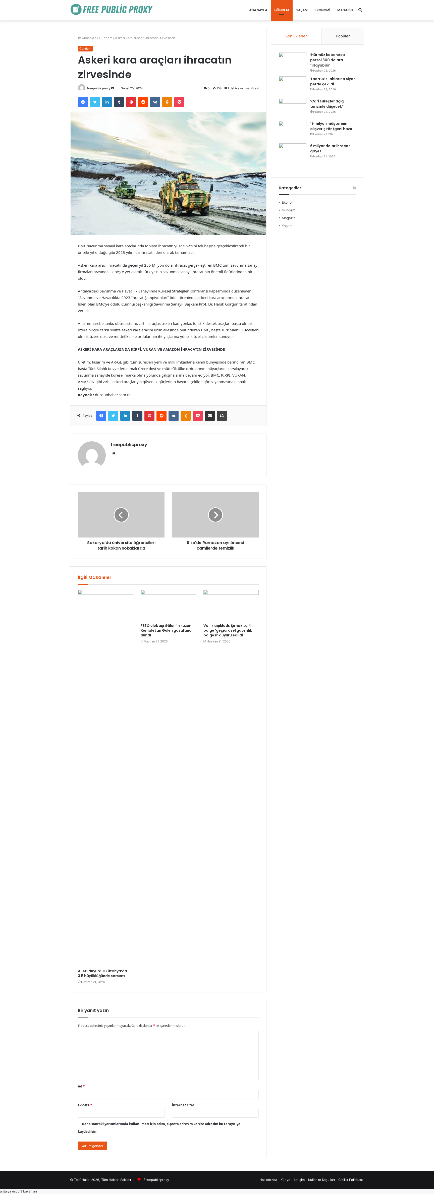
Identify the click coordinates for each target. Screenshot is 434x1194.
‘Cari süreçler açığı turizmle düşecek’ (327, 104)
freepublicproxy (99, 88)
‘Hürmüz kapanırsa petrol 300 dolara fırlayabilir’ (327, 60)
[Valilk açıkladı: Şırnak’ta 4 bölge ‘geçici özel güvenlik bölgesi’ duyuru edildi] (231, 605)
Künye (285, 1180)
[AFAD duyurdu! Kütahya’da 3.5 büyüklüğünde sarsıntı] (105, 778)
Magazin (345, 10)
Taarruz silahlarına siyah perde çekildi (333, 81)
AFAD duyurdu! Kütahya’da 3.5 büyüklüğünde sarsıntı (102, 973)
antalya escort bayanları (18, 1191)
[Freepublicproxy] (114, 10)
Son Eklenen (296, 36)
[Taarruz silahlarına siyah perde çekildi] (292, 85)
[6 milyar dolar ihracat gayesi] (292, 152)
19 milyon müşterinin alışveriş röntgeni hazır (331, 126)
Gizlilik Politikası (350, 1180)
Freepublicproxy (156, 1180)
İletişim (299, 1180)
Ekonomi (322, 10)
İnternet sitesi (183, 1105)
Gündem (281, 10)
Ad (81, 1086)
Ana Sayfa (258, 10)
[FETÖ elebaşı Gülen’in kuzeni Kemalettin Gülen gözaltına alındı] (168, 605)
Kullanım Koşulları (321, 1180)
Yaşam (302, 10)
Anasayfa (88, 38)
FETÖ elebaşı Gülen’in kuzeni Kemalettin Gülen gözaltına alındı (166, 630)
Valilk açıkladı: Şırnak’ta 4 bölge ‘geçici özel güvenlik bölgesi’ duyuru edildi (227, 630)
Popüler (343, 36)
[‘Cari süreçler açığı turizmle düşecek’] (292, 108)
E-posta (85, 1105)
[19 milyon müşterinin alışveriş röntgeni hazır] (292, 130)
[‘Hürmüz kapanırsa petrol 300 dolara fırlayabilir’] (292, 61)
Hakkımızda (268, 1180)
